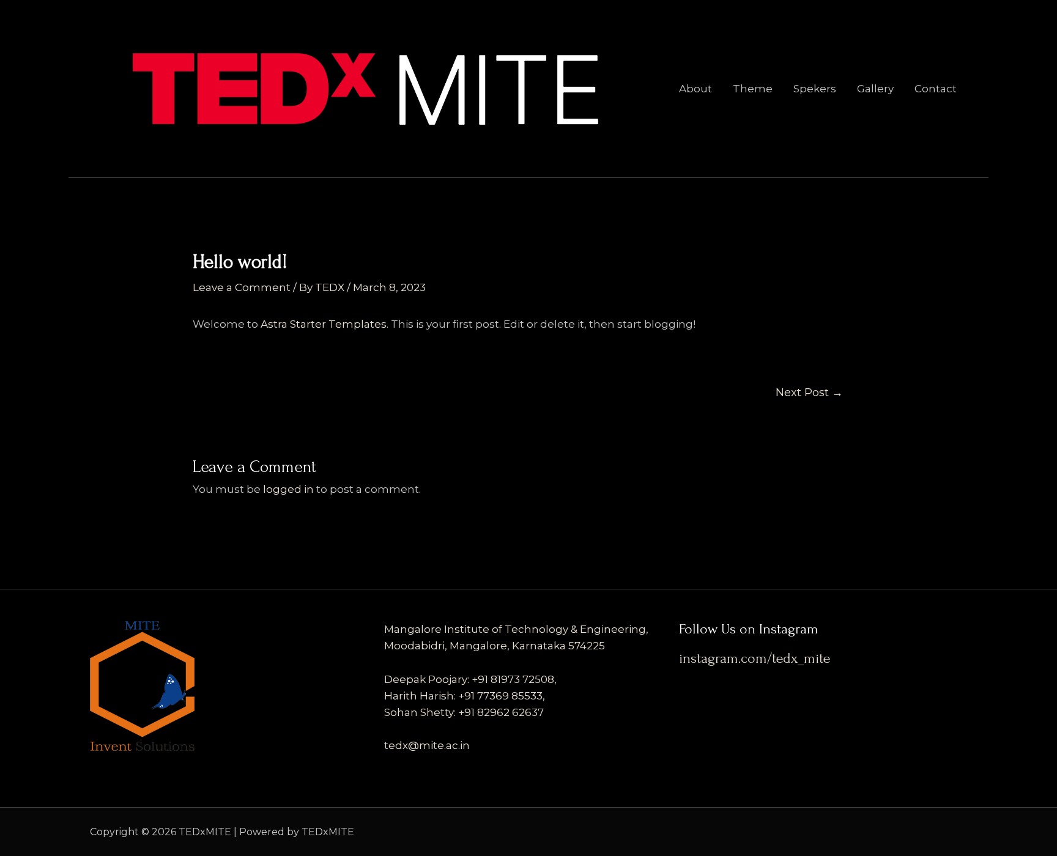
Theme (753, 89)
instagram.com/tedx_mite (754, 658)
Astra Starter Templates (324, 324)
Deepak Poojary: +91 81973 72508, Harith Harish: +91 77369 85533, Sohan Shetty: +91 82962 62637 (470, 695)
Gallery (875, 89)
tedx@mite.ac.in (427, 745)
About (695, 89)
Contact (935, 89)
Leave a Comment (242, 287)
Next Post (809, 392)
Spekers (814, 89)
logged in (288, 489)
